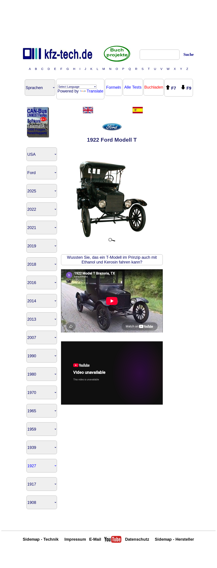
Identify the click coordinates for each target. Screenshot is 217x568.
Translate (95, 91)
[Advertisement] (108, 22)
